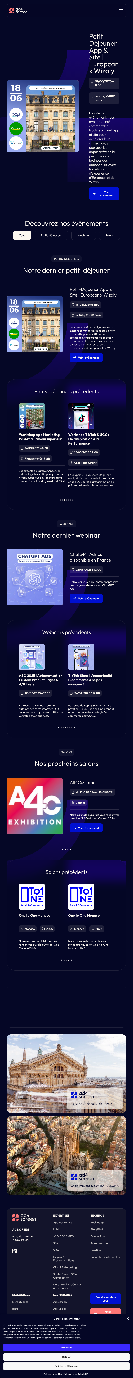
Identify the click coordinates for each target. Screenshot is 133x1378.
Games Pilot (98, 1236)
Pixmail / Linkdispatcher (105, 1257)
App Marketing (62, 1222)
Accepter (66, 1347)
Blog (15, 1308)
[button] (128, 1318)
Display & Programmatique (63, 1258)
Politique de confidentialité (75, 1374)
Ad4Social (59, 1308)
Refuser (66, 1357)
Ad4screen (60, 1301)
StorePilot (97, 1229)
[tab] (22, 235)
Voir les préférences (66, 1366)
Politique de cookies (52, 1374)
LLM (56, 1229)
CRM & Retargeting (65, 1267)
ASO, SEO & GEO (63, 1236)
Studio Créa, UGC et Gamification (65, 1275)
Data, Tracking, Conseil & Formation (67, 1286)
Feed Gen (97, 1250)
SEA (55, 1243)
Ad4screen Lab (100, 1243)
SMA (56, 1250)
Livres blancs (20, 1301)
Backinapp (97, 1222)
